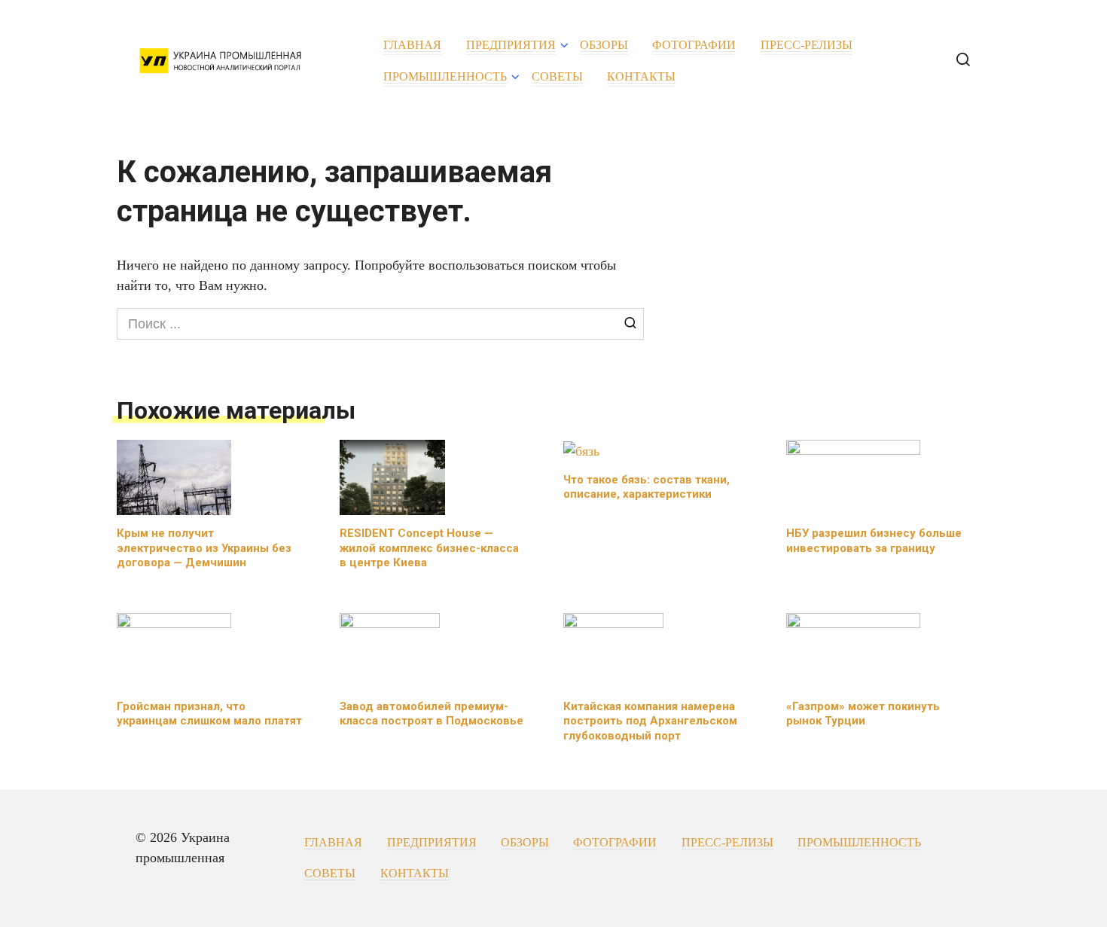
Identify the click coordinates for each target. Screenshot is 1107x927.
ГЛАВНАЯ (412, 45)
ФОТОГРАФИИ (694, 45)
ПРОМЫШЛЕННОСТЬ (445, 77)
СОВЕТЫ (557, 77)
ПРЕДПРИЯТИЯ (511, 45)
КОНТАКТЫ (641, 77)
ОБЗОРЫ (604, 45)
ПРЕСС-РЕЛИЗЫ (806, 45)
